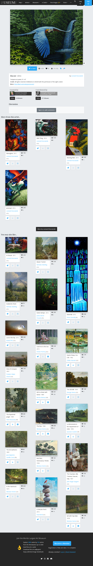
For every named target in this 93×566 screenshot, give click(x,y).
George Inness (71, 392)
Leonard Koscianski (77, 76)
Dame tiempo (41, 313)
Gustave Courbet (72, 432)
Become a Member (62, 543)
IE (76, 317)
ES (42, 318)
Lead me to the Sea (42, 346)
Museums (35, 2)
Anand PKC (9, 340)
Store (64, 2)
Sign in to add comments (46, 110)
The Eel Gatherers (11, 450)
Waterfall (69, 314)
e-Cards (44, 2)
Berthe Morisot (41, 397)
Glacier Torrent (41, 262)
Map (20, 2)
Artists (27, 2)
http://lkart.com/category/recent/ (24, 84)
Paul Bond (40, 514)
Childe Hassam (71, 360)
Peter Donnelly (71, 317)
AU (47, 352)
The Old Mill (70, 389)
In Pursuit (9, 255)
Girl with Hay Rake (72, 516)
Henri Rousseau (11, 420)
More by (47, 229)
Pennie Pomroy (41, 352)
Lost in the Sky (10, 337)
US (7, 158)
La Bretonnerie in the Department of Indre (72, 426)
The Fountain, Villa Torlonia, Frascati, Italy (72, 476)
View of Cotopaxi (11, 369)
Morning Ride (71, 158)
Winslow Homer (11, 492)
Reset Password (70, 552)
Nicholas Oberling (11, 307)
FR (17, 420)
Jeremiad (9, 208)
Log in (62, 552)
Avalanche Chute (11, 304)
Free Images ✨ (55, 2)
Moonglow (9, 153)
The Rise (39, 426)
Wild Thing (40, 138)
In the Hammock (11, 486)
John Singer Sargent (73, 481)
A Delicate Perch (41, 509)
